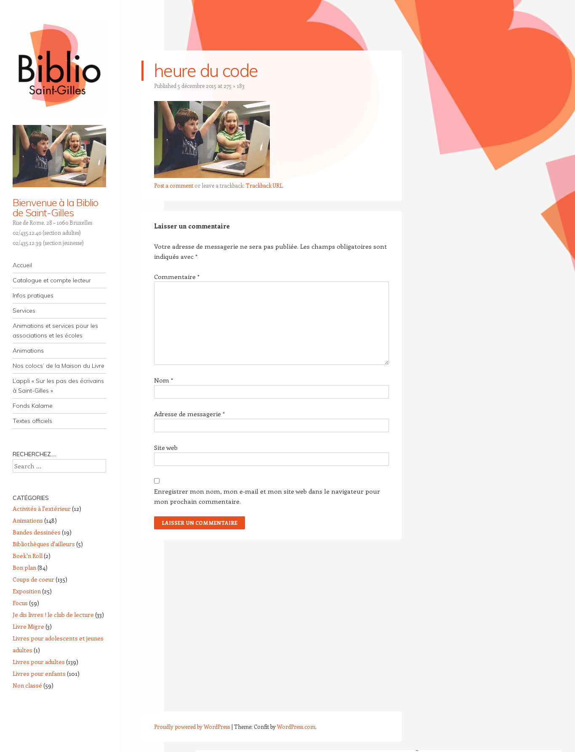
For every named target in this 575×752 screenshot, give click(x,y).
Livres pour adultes (39, 662)
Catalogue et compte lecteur (52, 280)
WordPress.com (296, 726)
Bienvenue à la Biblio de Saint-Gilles (55, 207)
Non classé (27, 685)
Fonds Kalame (33, 405)
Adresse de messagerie (189, 413)
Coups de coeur (33, 579)
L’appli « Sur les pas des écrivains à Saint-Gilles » (58, 385)
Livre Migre (28, 626)
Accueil (22, 265)
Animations (28, 350)
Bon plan (24, 567)
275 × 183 (234, 85)
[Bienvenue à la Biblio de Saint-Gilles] (59, 67)
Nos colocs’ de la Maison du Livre (58, 365)
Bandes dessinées (37, 532)
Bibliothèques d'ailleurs (44, 544)
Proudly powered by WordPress (192, 726)
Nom (163, 380)
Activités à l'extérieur (42, 509)
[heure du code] (212, 175)
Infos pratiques (33, 295)
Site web (166, 447)
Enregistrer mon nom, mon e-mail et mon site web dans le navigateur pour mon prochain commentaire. (267, 496)
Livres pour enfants (39, 674)
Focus (20, 603)
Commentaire (177, 276)
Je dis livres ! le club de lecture (53, 615)
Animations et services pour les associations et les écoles (55, 330)
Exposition (27, 591)
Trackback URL (264, 185)
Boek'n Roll (28, 556)
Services (24, 310)
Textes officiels (32, 421)
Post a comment (173, 185)
